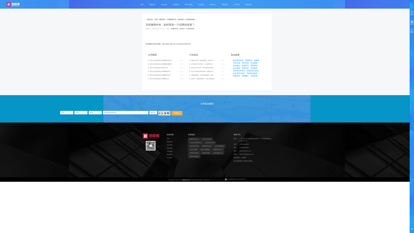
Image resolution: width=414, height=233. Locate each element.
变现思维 (254, 76)
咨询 (411, 24)
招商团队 (225, 4)
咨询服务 (254, 68)
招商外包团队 (194, 156)
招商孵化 (245, 76)
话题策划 (245, 65)
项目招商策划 (238, 161)
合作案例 (201, 4)
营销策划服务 (252, 73)
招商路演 (248, 60)
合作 (411, 14)
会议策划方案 (209, 142)
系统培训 (245, 68)
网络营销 (254, 65)
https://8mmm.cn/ (245, 151)
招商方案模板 (205, 149)
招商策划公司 (217, 149)
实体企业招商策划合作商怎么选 (159, 67)
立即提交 (177, 113)
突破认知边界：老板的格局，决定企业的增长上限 (203, 60)
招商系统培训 (206, 146)
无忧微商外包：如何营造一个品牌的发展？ (182, 28)
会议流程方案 (194, 146)
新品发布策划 (238, 60)
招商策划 (152, 4)
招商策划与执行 (253, 71)
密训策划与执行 (239, 71)
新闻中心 (213, 4)
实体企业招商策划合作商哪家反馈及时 (161, 60)
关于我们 (237, 4)
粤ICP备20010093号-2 (216, 180)
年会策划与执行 (239, 73)
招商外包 (244, 164)
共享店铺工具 (217, 153)
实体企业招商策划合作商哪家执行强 (160, 71)
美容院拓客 (206, 153)
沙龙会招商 (193, 149)
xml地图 (243, 157)
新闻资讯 (169, 154)
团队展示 (162, 19)
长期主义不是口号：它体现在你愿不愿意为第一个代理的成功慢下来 (203, 67)
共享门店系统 (206, 139)
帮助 (411, 32)
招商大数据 (188, 4)
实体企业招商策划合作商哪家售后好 (160, 75)
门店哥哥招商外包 (196, 142)
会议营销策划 (219, 146)
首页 (141, 4)
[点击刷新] (164, 113)
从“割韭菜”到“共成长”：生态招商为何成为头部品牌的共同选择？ (203, 64)
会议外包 (164, 4)
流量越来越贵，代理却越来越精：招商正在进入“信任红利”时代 (203, 75)
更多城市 (249, 4)
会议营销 (236, 68)
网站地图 (237, 157)
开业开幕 (236, 63)
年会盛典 (254, 63)
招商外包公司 (194, 139)
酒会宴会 (236, 65)
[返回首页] (15, 4)
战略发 (256, 60)
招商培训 (176, 4)
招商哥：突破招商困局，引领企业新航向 (202, 79)
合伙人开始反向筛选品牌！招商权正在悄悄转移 (203, 71)
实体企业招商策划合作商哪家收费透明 (161, 64)
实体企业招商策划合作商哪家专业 (159, 79)
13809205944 (244, 144)
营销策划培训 (194, 153)
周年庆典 (245, 63)
